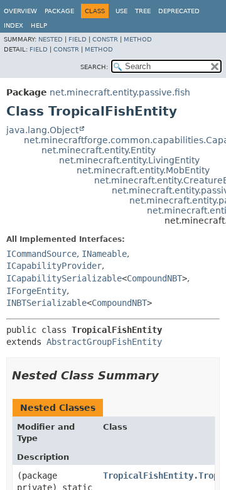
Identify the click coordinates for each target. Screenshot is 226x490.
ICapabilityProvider (54, 266)
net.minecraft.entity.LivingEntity (129, 160)
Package (59, 11)
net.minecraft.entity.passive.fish (120, 92)
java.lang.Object (42, 130)
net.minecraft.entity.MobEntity (143, 170)
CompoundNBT (154, 278)
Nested (50, 39)
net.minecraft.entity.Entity (98, 150)
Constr (105, 39)
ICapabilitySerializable (64, 278)
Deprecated (179, 11)
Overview (20, 11)
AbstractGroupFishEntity (104, 342)
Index (13, 25)
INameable (104, 254)
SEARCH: (94, 66)
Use (121, 11)
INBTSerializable (46, 303)
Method (138, 39)
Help (39, 25)
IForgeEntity (36, 291)
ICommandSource (41, 254)
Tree (143, 11)
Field (77, 39)
